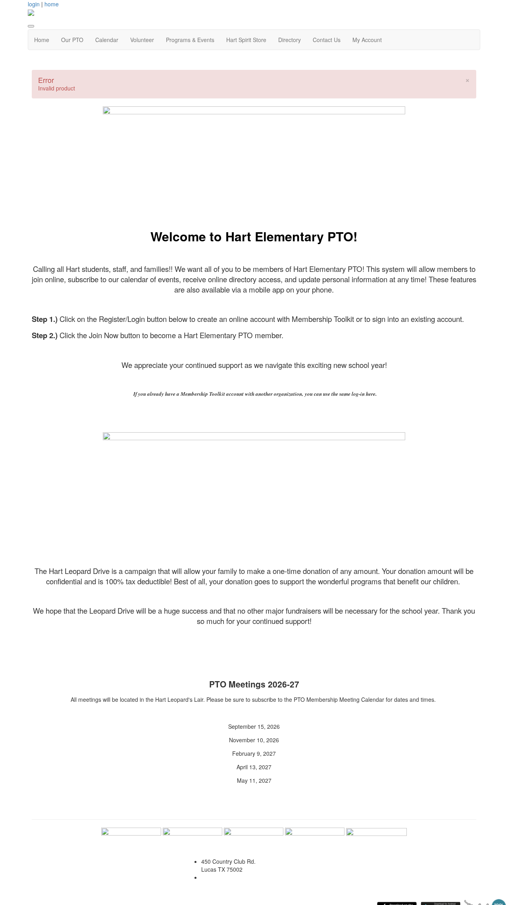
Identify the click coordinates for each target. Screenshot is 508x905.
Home (41, 40)
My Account (367, 40)
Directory (289, 40)
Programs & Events (190, 40)
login (34, 4)
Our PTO (72, 40)
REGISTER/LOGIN (218, 382)
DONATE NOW (256, 638)
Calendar (106, 40)
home (51, 4)
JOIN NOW (299, 382)
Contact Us (327, 40)
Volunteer (142, 40)
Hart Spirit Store (246, 40)
